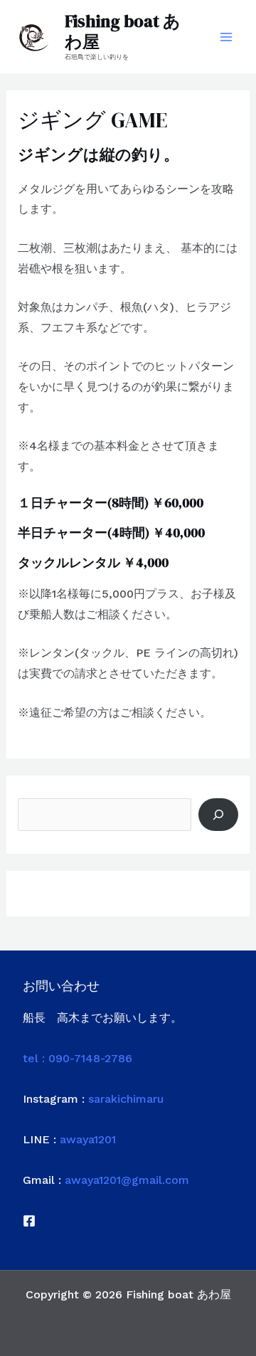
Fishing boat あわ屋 (123, 31)
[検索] (218, 814)
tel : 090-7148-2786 (77, 1058)
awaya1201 (88, 1139)
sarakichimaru (126, 1099)
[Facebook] (29, 1220)
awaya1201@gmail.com (127, 1180)
